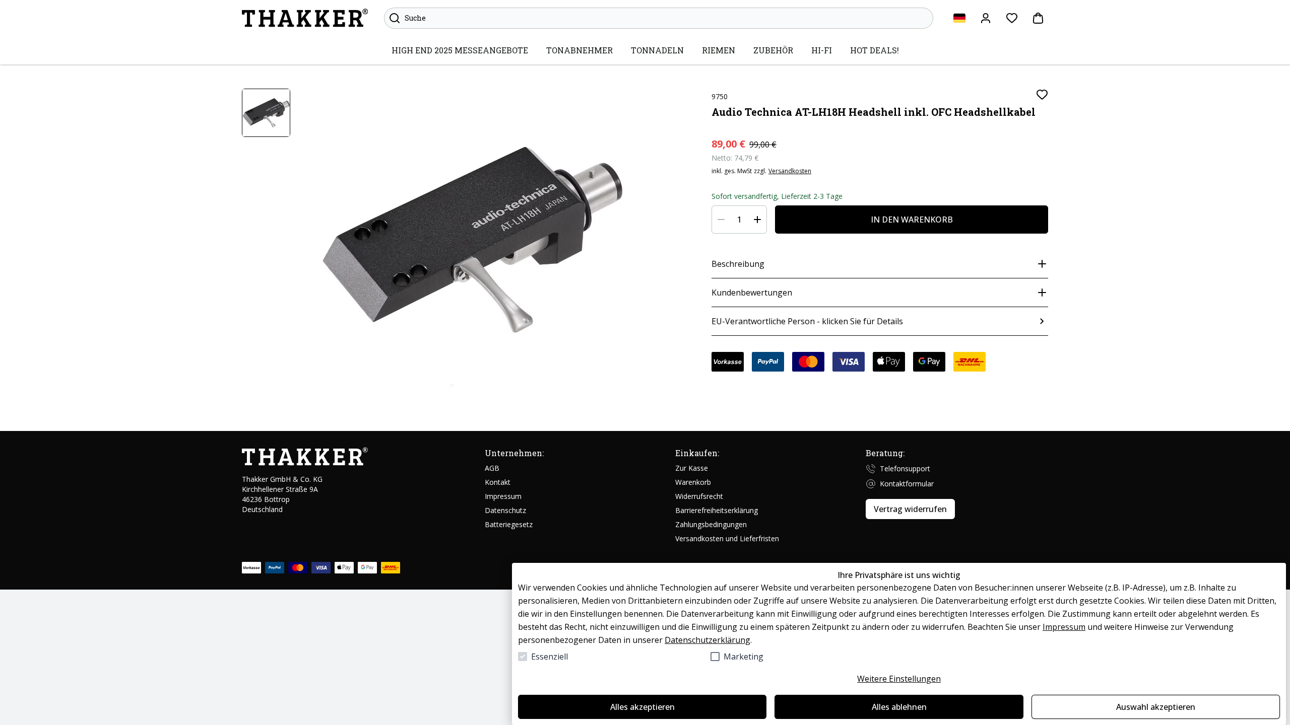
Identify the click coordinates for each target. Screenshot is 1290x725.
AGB (492, 468)
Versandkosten (789, 171)
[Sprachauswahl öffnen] (959, 18)
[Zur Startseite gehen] (305, 18)
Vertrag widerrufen (910, 509)
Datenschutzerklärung (707, 639)
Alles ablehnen (899, 706)
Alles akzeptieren (642, 706)
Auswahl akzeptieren (1155, 706)
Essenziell (549, 656)
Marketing (743, 656)
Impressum (1064, 626)
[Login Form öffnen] (986, 18)
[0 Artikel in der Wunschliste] (1012, 18)
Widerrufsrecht (699, 496)
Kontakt (497, 482)
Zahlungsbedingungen (711, 524)
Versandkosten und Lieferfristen (727, 538)
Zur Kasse (691, 468)
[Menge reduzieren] (721, 219)
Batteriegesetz (509, 524)
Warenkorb (693, 482)
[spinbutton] (739, 219)
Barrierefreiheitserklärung (716, 510)
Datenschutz (505, 510)
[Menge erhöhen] (757, 219)
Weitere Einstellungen (899, 678)
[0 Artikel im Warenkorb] (1038, 18)
